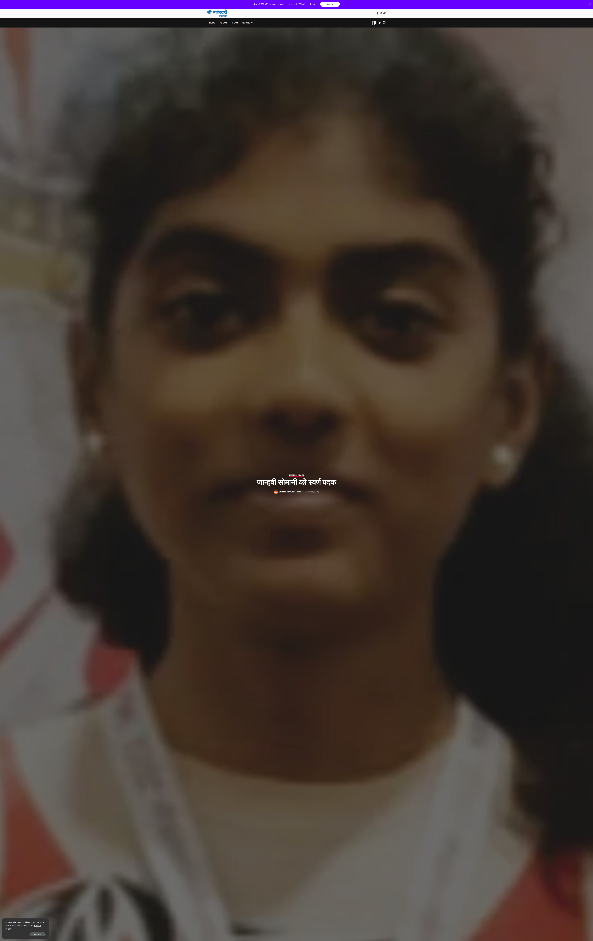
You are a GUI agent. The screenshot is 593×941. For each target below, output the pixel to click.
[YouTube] (384, 13)
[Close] (589, 4)
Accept (37, 934)
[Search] (384, 23)
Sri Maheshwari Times (290, 492)
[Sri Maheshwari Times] (217, 13)
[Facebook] (377, 13)
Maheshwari (296, 475)
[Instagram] (381, 13)
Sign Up (330, 4)
